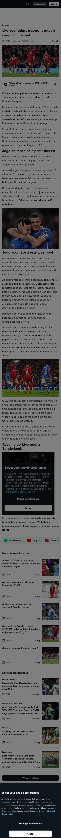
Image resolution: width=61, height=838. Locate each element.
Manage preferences (30, 823)
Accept (30, 833)
